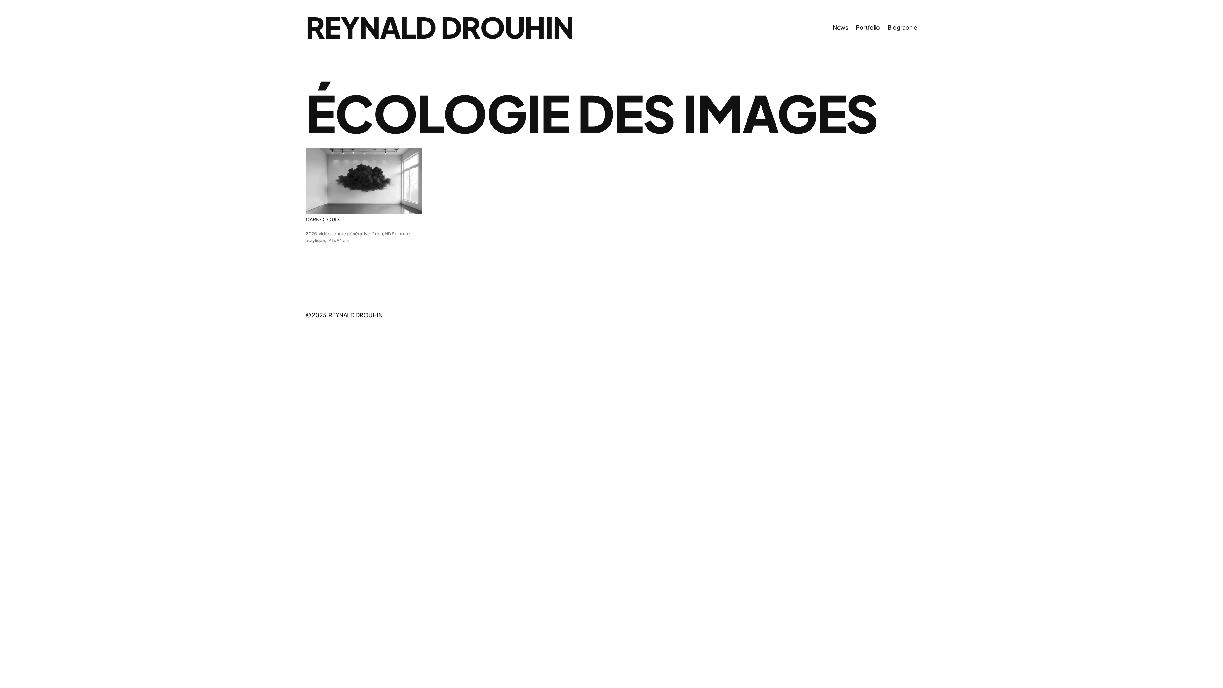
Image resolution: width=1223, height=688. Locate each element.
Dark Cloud (322, 219)
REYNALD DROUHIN (440, 27)
